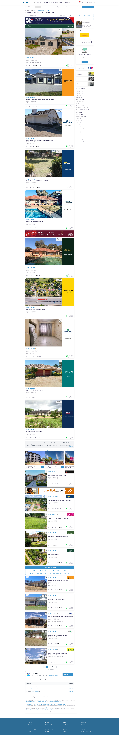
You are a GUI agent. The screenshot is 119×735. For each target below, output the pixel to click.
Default (69, 15)
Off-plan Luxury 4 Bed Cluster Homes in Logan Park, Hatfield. (40, 99)
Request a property (84, 19)
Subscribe (85, 62)
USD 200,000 (30, 138)
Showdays (65, 731)
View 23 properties (35, 686)
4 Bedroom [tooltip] (78, 93)
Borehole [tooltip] (78, 97)
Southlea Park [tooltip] (79, 128)
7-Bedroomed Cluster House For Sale (35, 390)
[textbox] (42, 6)
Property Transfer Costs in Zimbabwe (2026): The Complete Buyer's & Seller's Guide (43, 709)
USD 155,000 (30, 98)
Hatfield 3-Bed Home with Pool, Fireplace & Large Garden (39, 140)
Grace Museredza (68, 254)
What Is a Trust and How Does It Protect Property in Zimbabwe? (39, 707)
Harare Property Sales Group (39, 573)
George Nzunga (68, 85)
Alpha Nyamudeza (68, 298)
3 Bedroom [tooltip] (78, 91)
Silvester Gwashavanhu (68, 416)
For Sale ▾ (39, 2)
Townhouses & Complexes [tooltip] (82, 107)
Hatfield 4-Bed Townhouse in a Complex (57, 653)
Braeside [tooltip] (78, 138)
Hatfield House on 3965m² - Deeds (56, 599)
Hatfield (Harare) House (32, 350)
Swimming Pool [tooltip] (79, 101)
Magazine (83, 724)
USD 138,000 (30, 57)
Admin (68, 376)
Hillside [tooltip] (77, 118)
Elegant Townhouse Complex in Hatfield (57, 475)
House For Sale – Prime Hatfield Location (57, 635)
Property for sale (48, 724)
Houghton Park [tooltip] (79, 134)
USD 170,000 (30, 389)
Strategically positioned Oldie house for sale (58, 518)
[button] (27, 41)
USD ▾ (94, 2)
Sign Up (33, 726)
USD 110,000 (30, 348)
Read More (71, 446)
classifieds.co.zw (84, 726)
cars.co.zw (83, 729)
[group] (49, 20)
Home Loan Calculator (67, 726)
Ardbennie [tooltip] (78, 136)
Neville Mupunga (68, 125)
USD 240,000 (30, 429)
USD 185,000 (52, 514)
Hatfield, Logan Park (31, 269)
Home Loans (65, 724)
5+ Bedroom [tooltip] (79, 95)
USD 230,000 (30, 179)
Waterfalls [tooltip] (78, 114)
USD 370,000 (30, 219)
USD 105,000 (52, 472)
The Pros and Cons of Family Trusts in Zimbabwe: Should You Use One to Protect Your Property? (46, 704)
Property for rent (48, 726)
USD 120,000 (52, 613)
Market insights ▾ (59, 2)
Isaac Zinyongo (70, 26)
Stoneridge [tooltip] (78, 126)
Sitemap (29, 731)
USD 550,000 (30, 308)
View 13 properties (35, 691)
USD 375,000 (30, 267)
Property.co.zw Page (40, 570)
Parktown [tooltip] (78, 120)
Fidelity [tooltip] (77, 132)
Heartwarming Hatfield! (53, 554)
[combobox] (45, 7)
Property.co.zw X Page (60, 570)
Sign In (29, 726)
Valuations (65, 729)
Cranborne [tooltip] (78, 130)
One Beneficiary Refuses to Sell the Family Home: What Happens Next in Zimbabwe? (43, 701)
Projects (47, 731)
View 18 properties (35, 688)
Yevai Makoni (68, 169)
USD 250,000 (52, 532)
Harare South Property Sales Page (60, 573)
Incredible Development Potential (34, 431)
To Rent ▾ (45, 2)
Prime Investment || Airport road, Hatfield (36, 309)
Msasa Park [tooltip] (78, 140)
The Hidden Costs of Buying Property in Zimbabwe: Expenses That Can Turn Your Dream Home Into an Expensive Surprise (51, 698)
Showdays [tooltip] (78, 103)
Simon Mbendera (68, 209)
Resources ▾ (67, 2)
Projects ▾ (51, 2)
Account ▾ (89, 2)
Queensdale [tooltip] (79, 124)
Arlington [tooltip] (78, 112)
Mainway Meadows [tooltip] (80, 116)
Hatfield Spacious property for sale (34, 221)
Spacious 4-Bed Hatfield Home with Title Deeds (59, 500)
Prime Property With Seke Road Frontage (58, 536)
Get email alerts (61, 15)
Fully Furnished (79, 99)
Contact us (30, 724)
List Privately (82, 2)
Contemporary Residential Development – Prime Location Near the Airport (43, 59)
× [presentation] (35, 7)
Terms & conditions (32, 729)
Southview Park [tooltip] (79, 142)
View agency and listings (84, 41)
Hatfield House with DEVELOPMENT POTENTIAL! (37, 180)
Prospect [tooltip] (78, 122)
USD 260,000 (52, 550)
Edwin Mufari (68, 338)
